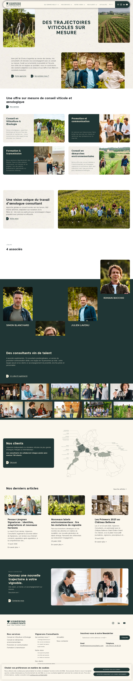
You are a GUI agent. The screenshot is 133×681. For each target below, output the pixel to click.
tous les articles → (120, 489)
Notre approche (20, 76)
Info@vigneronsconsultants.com (91, 646)
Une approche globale (43, 652)
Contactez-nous (18, 601)
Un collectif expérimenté (18, 376)
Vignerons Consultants (47, 634)
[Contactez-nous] (118, 5)
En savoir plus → (14, 547)
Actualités (103, 4)
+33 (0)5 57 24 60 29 (113, 646)
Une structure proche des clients (46, 663)
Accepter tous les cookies (111, 669)
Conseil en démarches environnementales (15, 641)
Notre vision (78, 4)
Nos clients (91, 4)
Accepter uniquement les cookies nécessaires (111, 674)
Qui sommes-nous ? (50, 4)
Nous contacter (62, 641)
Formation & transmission (16, 648)
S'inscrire (125, 637)
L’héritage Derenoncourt (43, 639)
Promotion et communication (17, 645)
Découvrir (13, 462)
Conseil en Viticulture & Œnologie (19, 637)
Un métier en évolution (43, 657)
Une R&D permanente (43, 655)
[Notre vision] (94, 209)
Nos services (65, 4)
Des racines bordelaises (43, 642)
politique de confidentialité (38, 675)
